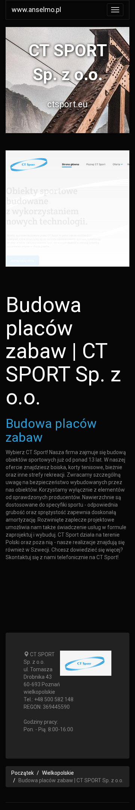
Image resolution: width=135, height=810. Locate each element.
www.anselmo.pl (36, 10)
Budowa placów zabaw (51, 430)
